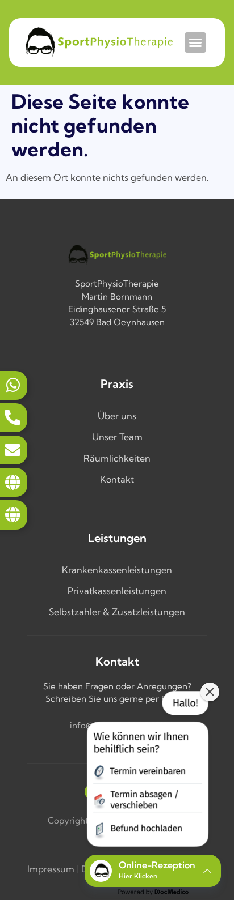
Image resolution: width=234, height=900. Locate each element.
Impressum (50, 869)
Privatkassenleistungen (117, 590)
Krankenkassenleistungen (117, 569)
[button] (195, 42)
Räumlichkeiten (117, 458)
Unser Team (117, 436)
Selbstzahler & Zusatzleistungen (117, 611)
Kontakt (117, 479)
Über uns (117, 415)
